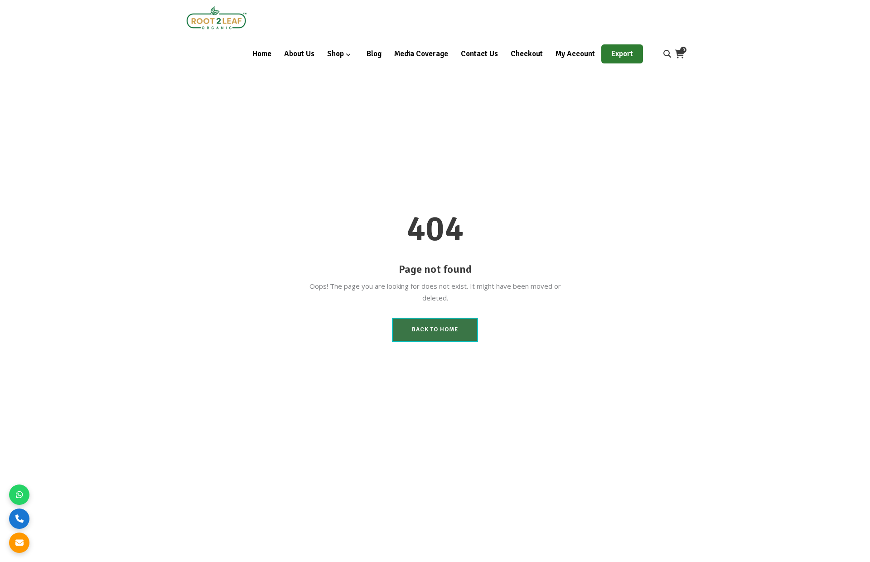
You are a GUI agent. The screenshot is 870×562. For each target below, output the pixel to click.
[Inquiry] (19, 543)
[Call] (19, 519)
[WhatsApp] (19, 494)
